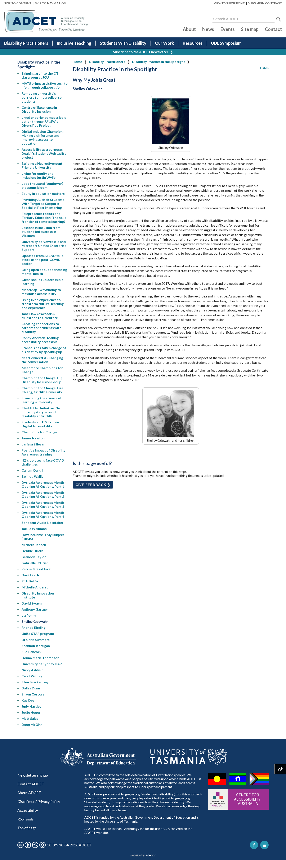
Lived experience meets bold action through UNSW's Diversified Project (44, 121)
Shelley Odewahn (35, 621)
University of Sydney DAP (42, 664)
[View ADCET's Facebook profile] (254, 845)
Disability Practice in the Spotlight (158, 62)
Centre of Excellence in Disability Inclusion (39, 109)
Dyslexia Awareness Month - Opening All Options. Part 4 (44, 514)
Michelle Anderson (36, 587)
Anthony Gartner (35, 609)
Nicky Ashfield (33, 670)
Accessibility (27, 810)
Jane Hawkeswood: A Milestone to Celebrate (40, 316)
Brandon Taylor (34, 557)
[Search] (279, 19)
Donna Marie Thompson (40, 658)
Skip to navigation (50, 3)
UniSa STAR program (38, 633)
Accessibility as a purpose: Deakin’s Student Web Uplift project (44, 153)
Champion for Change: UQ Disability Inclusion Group (42, 380)
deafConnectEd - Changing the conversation (42, 360)
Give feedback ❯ (93, 485)
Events (227, 29)
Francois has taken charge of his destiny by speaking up (44, 350)
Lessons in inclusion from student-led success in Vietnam (41, 231)
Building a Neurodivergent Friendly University (42, 165)
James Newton (33, 438)
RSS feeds (25, 819)
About (189, 29)
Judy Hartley (31, 706)
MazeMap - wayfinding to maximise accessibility (41, 292)
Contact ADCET (30, 784)
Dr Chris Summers (36, 640)
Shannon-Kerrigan (36, 646)
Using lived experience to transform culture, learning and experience (43, 304)
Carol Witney (32, 676)
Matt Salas (30, 718)
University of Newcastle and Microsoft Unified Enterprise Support (44, 245)
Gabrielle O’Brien (35, 563)
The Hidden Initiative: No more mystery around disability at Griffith (41, 412)
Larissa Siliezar (33, 444)
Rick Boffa (30, 581)
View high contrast (265, 3)
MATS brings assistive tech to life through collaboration (45, 85)
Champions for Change (39, 432)
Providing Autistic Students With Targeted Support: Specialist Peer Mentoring (43, 203)
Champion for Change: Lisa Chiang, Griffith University (42, 390)
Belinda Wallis (32, 476)
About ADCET (29, 792)
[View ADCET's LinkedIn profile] (264, 845)
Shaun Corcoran (34, 694)
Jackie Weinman (34, 529)
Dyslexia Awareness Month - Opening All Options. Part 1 (44, 484)
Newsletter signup (32, 775)
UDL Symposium (226, 43)
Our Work (164, 43)
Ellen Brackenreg (35, 682)
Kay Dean (29, 700)
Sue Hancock (31, 652)
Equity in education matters (43, 193)
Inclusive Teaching (74, 43)
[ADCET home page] (46, 21)
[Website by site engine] (143, 855)
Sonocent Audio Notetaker (42, 522)
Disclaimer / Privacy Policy (38, 801)
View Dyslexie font (229, 3)
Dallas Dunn (31, 688)
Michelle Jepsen (34, 545)
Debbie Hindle (33, 551)
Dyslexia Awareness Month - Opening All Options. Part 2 (44, 494)
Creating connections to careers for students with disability (41, 328)
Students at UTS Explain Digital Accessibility (40, 424)
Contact (273, 29)
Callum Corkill (32, 470)
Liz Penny (29, 615)
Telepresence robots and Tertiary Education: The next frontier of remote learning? (44, 217)
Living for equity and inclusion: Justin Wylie (38, 175)
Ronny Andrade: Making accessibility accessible (40, 340)
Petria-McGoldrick (36, 569)
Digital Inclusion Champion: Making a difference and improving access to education (42, 137)
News (208, 29)
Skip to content (17, 3)
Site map (250, 29)
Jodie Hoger (31, 712)
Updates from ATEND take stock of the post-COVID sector (42, 259)
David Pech (30, 575)
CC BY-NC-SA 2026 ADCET (69, 845)
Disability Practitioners (26, 43)
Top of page (27, 828)
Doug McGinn (32, 724)
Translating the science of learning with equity (42, 400)
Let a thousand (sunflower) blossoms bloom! (42, 185)
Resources (192, 43)
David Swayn (32, 603)
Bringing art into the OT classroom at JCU (40, 75)
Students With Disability (123, 43)
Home (77, 62)
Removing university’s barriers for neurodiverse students (42, 97)
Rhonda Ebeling (33, 627)
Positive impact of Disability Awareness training (44, 452)
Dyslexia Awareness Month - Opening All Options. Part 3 (44, 504)
